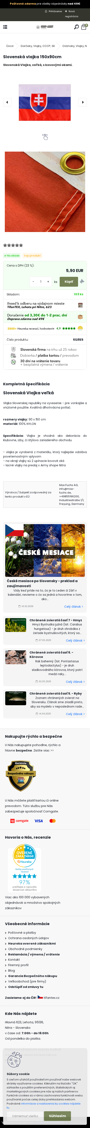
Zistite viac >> (43, 750)
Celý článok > (73, 607)
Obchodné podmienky (25, 949)
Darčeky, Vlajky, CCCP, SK (38, 46)
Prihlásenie (55, 11)
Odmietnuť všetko (25, 1116)
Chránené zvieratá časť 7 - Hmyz (56, 620)
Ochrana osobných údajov (28, 938)
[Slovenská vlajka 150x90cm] (45, 102)
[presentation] (7, 102)
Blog (11, 970)
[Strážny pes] (82, 282)
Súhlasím (57, 1116)
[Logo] (45, 27)
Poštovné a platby (22, 933)
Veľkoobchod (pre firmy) (27, 981)
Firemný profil (18, 965)
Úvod (9, 46)
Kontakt (14, 960)
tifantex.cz (51, 998)
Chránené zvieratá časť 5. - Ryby (56, 693)
